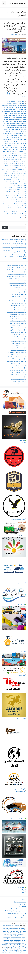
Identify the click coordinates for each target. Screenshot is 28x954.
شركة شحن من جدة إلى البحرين (18, 303)
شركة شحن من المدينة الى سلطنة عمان (16, 361)
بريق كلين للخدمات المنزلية (18, 934)
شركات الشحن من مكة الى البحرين (14, 167)
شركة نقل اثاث (6, 195)
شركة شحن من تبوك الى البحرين (18, 376)
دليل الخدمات (6, 931)
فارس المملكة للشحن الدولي (15, 943)
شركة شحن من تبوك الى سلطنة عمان (17, 354)
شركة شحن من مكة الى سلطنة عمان (17, 359)
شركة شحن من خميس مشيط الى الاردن (16, 269)
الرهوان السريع (7, 115)
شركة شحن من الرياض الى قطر (18, 305)
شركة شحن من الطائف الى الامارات (17, 318)
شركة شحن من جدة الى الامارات (18, 292)
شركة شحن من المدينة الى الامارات (17, 327)
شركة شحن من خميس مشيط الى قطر (17, 274)
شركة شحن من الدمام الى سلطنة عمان (17, 356)
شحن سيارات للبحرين (18, 145)
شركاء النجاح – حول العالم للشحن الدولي (16, 913)
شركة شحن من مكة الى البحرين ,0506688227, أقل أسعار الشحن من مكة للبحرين (14, 27)
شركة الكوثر (5, 947)
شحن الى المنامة (22, 133)
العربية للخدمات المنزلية (17, 951)
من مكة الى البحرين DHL (20, 209)
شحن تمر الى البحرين (15, 141)
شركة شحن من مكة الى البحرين (18, 381)
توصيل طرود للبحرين (17, 121)
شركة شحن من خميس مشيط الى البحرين (16, 276)
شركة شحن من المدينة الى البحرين (18, 383)
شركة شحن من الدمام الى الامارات (18, 323)
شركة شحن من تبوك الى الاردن (18, 332)
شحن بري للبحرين (18, 135)
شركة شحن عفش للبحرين (20, 193)
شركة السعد (23, 949)
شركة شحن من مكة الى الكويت (18, 363)
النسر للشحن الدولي (8, 934)
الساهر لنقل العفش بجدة (8, 949)
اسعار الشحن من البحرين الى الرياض (17, 109)
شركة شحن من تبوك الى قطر (19, 343)
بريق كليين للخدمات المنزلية (20, 932)
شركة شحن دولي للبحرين (10, 191)
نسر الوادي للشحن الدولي (12, 929)
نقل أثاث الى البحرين (12, 211)
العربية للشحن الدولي (6, 951)
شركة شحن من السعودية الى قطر (18, 285)
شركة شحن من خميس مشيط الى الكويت (16, 265)
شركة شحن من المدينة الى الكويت (18, 370)
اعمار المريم (12, 931)
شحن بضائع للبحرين (17, 139)
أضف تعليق (21, 217)
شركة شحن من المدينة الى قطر (18, 350)
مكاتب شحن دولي (15, 205)
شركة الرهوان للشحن (17, 185)
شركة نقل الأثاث (22, 197)
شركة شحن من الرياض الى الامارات (17, 316)
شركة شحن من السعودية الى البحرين (17, 287)
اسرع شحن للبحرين (8, 107)
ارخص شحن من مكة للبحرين (15, 105)
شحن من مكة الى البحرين (10, 161)
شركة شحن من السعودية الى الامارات (17, 278)
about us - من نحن (21, 899)
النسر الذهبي (17, 949)
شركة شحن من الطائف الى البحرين (18, 374)
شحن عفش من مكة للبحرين (15, 157)
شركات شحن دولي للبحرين (10, 177)
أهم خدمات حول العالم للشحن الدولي (17, 908)
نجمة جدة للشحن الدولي (14, 941)
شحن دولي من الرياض (16, 143)
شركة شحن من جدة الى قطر (19, 298)
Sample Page (22, 906)
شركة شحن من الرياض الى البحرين (18, 309)
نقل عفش (16, 213)
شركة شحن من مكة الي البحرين (18, 195)
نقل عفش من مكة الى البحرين (19, 215)
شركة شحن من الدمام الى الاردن (18, 334)
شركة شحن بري (18, 187)
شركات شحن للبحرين (7, 179)
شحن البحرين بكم (18, 131)
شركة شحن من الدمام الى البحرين (18, 379)
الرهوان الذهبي (9, 925)
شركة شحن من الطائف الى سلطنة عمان (16, 352)
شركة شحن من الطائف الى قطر (18, 341)
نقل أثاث (20, 211)
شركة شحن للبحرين (8, 193)
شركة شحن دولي (10, 189)
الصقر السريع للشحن (14, 946)
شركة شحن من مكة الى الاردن (19, 336)
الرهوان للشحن (8, 117)
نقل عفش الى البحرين (8, 213)
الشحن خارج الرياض (21, 119)
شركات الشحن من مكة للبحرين (18, 169)
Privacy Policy (22, 904)
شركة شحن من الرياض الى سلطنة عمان (16, 312)
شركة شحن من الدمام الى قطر (18, 345)
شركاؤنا (24, 915)
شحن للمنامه (7, 159)
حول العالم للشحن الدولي (17, 3)
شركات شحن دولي (11, 101)
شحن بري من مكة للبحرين (20, 137)
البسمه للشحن (23, 950)
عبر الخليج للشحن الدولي (13, 950)
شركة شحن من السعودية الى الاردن (17, 283)
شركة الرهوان (16, 925)
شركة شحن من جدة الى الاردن (19, 294)
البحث (24, 224)
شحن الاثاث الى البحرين (20, 129)
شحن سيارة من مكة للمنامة (15, 149)
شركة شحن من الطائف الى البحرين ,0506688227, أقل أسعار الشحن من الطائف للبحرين (15, 256)
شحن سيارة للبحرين (17, 147)
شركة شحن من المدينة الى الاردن (18, 338)
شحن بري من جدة (9, 135)
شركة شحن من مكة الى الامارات (18, 325)
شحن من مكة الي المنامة (20, 163)
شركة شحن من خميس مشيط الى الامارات (16, 267)
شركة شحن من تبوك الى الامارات (18, 321)
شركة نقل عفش (14, 197)
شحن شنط (5, 149)
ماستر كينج (4, 932)
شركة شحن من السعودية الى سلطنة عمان (16, 280)
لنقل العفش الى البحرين (11, 203)
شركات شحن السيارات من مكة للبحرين (13, 173)
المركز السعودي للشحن (14, 947)
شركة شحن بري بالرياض (8, 187)
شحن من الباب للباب (21, 161)
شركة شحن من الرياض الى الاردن (18, 314)
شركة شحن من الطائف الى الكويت (18, 368)
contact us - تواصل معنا (20, 902)
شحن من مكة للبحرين (9, 163)
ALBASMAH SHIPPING (16, 937)
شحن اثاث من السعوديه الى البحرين (13, 125)
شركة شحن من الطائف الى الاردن (18, 330)
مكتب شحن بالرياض (17, 207)
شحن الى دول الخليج (13, 133)
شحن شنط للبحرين (21, 151)
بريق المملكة (10, 932)
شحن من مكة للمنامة (21, 165)
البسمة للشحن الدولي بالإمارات (19, 935)
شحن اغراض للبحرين (9, 127)
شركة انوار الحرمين (18, 926)
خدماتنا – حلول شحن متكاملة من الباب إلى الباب (15, 911)
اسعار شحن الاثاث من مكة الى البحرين (17, 113)
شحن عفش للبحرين (12, 153)
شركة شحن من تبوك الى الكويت (18, 372)
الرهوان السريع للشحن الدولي (19, 117)
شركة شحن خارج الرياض (20, 189)
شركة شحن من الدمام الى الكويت (18, 365)
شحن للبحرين (14, 159)
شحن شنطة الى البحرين (10, 151)
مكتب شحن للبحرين (7, 207)
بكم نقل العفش (12, 119)
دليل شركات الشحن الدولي (15, 940)
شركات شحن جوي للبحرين (10, 175)
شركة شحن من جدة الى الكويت (18, 296)
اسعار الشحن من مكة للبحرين (9, 111)
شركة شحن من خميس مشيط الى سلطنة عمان (15, 271)
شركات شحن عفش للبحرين (19, 179)
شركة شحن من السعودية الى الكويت (17, 289)
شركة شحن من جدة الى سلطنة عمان (17, 301)
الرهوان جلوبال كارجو (10, 944)
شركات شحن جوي (21, 175)
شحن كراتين (5, 157)
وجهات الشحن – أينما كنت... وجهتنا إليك (17, 917)
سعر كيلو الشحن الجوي (14, 123)
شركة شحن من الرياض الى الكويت (18, 307)
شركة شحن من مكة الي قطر (19, 347)
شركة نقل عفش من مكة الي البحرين (13, 201)
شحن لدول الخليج (22, 159)
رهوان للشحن (8, 121)
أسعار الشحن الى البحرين (18, 103)
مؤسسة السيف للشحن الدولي (12, 928)
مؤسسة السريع (10, 926)
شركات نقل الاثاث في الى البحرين (18, 181)
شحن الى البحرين (20, 101)
